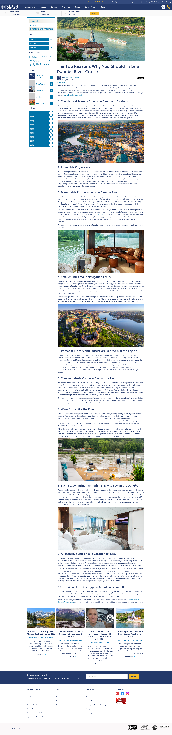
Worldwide (66, 7)
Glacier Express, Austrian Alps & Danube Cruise (41, 61)
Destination (14, 12)
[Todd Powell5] (41, 87)
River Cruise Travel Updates (36, 693)
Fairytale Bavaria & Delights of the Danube (40, 57)
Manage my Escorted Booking (96, 705)
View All (34, 21)
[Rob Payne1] (41, 100)
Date (43, 12)
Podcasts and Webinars (41, 28)
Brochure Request (130, 2)
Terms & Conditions (33, 705)
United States (30, 7)
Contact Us (89, 693)
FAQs (140, 2)
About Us (30, 697)
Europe (54, 7)
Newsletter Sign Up (114, 2)
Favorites (165, 2)
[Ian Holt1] (41, 94)
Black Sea (101, 214)
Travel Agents (90, 713)
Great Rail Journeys (71, 77)
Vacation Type (61, 697)
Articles (33, 25)
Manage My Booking (152, 2)
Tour (58, 705)
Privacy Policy (31, 709)
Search (94, 13)
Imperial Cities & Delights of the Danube (40, 64)
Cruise (77, 7)
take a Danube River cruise (73, 95)
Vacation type (74, 12)
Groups (88, 709)
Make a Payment (91, 701)
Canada (43, 7)
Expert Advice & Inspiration (36, 717)
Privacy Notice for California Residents (39, 713)
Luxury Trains (90, 7)
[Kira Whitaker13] (41, 81)
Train (58, 701)
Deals (103, 7)
